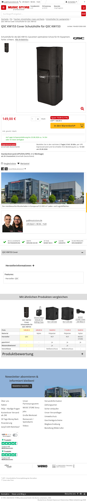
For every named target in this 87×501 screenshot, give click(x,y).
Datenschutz (65, 500)
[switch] (15, 435)
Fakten (4, 405)
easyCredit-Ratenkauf (10, 427)
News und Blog (18, 494)
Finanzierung (6, 423)
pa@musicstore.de (11, 2)
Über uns (5, 401)
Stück (43, 119)
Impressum (56, 500)
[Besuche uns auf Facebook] (78, 493)
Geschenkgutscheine (53, 420)
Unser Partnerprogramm (31, 402)
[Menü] (17, 433)
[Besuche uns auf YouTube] (84, 493)
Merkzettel (24, 163)
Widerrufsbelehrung (76, 500)
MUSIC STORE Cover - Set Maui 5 (80, 319)
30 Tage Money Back (9, 419)
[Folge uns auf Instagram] (81, 493)
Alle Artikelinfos (21, 39)
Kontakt (4, 494)
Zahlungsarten (51, 405)
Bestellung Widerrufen (54, 428)
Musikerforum (42, 500)
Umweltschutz (51, 416)
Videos (26, 425)
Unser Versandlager (53, 412)
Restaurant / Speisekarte (28, 420)
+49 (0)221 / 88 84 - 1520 (36, 224)
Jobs (24, 411)
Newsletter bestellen (21, 386)
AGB (84, 500)
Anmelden (72, 2)
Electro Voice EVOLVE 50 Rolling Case (39, 319)
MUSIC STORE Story (31, 407)
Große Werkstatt (30, 415)
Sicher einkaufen (52, 408)
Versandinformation (53, 401)
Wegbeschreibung (52, 424)
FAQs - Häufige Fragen (10, 408)
